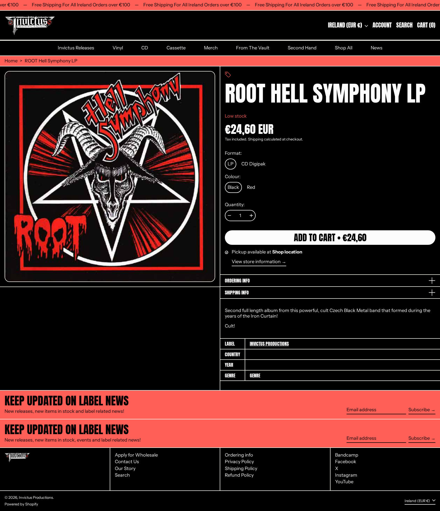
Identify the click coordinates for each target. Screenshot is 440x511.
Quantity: (235, 204)
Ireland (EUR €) (345, 25)
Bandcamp (346, 455)
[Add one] (251, 215)
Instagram (346, 475)
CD (144, 48)
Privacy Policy (239, 461)
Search (122, 475)
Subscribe (419, 410)
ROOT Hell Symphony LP (51, 61)
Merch (211, 48)
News (376, 48)
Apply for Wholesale (136, 455)
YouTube (344, 482)
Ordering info (239, 455)
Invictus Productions (269, 343)
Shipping (255, 139)
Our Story (125, 468)
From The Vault (252, 48)
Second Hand (302, 48)
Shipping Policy (241, 468)
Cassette (176, 48)
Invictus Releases (76, 48)
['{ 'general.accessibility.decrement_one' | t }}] (229, 215)
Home (11, 61)
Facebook (345, 461)
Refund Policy (239, 475)
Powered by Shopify (21, 504)
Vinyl (118, 48)
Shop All (343, 48)
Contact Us (127, 461)
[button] (404, 25)
